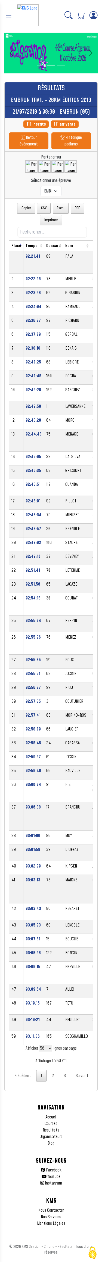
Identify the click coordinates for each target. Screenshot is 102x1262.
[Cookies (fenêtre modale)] (92, 1253)
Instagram (53, 1183)
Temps (32, 246)
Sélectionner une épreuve (51, 181)
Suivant (82, 1076)
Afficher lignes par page (51, 1048)
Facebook (53, 1170)
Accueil (51, 1117)
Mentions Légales (51, 1223)
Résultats (51, 1130)
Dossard (53, 246)
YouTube (53, 1177)
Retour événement (29, 141)
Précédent (22, 1076)
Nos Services (51, 1217)
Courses (51, 1124)
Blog (51, 1143)
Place (16, 246)
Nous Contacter (51, 1210)
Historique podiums (73, 141)
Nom (69, 246)
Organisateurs (51, 1137)
